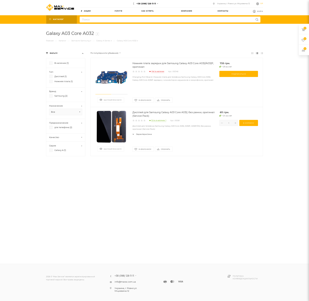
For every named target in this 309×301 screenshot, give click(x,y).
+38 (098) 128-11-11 (146, 3)
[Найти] (256, 19)
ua (261, 3)
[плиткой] (252, 53)
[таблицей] (262, 53)
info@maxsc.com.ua (125, 281)
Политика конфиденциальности (245, 277)
